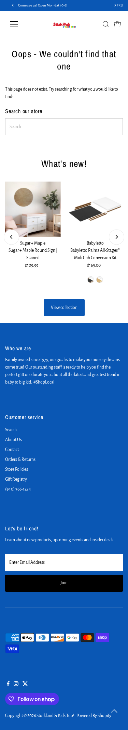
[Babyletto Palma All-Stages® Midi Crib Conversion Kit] (95, 209)
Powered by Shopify (93, 715)
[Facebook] (8, 685)
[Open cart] (117, 24)
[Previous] (11, 237)
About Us (13, 439)
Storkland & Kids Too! (55, 715)
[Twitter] (25, 685)
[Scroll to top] (114, 711)
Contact (12, 449)
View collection (64, 307)
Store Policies (16, 469)
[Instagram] (16, 685)
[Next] (116, 237)
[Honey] (99, 279)
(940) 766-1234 (18, 489)
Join (64, 582)
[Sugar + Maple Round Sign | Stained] (32, 209)
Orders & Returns (20, 459)
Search (11, 430)
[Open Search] (106, 24)
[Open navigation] (19, 24)
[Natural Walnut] (90, 279)
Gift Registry (16, 479)
